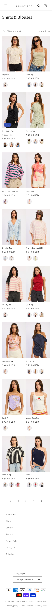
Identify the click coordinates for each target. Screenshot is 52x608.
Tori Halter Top (8, 131)
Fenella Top (6, 475)
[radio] (5, 85)
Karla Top (30, 475)
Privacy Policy (12, 541)
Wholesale (10, 514)
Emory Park (15, 601)
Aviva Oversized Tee (10, 191)
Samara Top (30, 131)
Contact (9, 527)
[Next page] (41, 501)
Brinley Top (6, 305)
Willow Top (30, 361)
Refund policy (42, 601)
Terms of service (27, 606)
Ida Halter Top (7, 361)
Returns (9, 534)
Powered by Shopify (26, 601)
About (9, 521)
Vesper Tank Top (32, 418)
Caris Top (29, 74)
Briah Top (6, 418)
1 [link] (10, 500)
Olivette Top (7, 248)
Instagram (10, 547)
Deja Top (5, 74)
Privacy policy (12, 606)
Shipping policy (42, 606)
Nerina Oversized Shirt (35, 248)
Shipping (10, 554)
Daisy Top (30, 191)
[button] (6, 6)
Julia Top (29, 305)
